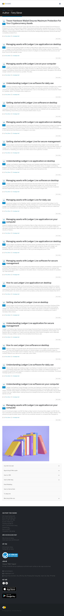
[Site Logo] (6, 4)
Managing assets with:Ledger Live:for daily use (28, 200)
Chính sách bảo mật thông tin (10, 540)
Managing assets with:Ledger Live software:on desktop (32, 180)
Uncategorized (15, 36)
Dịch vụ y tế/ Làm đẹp (8, 520)
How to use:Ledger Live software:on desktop (27, 345)
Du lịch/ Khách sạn (7, 521)
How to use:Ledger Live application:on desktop (28, 283)
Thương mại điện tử (7, 523)
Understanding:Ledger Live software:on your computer (32, 384)
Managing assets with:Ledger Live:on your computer (31, 64)
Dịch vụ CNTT (6, 529)
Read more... (58, 38)
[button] (60, 3)
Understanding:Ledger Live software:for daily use (30, 83)
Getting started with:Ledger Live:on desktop (27, 302)
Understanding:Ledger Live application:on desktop (30, 161)
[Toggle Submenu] (59, 466)
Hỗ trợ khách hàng (7, 547)
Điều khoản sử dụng (8, 538)
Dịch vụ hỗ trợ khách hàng (9, 525)
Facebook (3, 583)
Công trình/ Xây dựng (8, 531)
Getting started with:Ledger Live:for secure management (33, 141)
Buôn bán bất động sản (9, 518)
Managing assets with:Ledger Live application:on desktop (33, 44)
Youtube (6, 583)
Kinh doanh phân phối (8, 516)
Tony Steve (7, 36)
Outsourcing (5, 527)
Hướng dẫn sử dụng (8, 549)
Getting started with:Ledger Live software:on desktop (31, 102)
